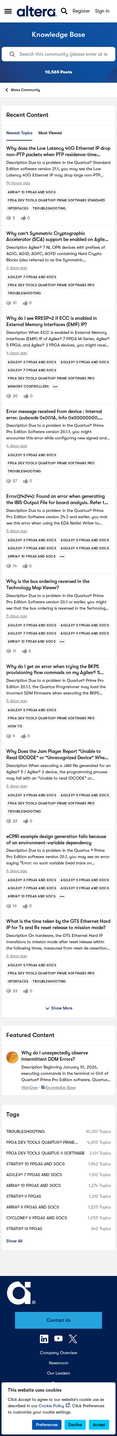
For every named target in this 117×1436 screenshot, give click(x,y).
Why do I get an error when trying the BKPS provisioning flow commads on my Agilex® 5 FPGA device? (53, 670)
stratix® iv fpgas (24, 1228)
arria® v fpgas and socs (32, 1207)
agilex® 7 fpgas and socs (34, 1174)
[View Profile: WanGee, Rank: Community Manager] (12, 1057)
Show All (14, 1240)
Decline (75, 1424)
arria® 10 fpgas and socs (33, 1185)
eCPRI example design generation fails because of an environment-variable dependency (56, 840)
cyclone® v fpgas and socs (36, 1217)
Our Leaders (58, 1373)
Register (81, 11)
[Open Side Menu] (8, 11)
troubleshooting (25, 1131)
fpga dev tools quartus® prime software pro (40, 1143)
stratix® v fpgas (23, 1196)
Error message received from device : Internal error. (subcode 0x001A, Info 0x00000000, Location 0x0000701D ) (54, 415)
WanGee (29, 1087)
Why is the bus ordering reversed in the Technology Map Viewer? (47, 584)
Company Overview (58, 1352)
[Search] (64, 11)
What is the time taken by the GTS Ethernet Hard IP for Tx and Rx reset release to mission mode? (58, 924)
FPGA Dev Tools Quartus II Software (45, 1153)
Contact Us (58, 1320)
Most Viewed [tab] (50, 132)
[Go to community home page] (37, 11)
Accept (99, 1424)
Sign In (102, 11)
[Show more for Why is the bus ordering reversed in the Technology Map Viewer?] (62, 641)
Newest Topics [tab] (19, 132)
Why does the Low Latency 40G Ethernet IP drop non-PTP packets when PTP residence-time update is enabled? (58, 152)
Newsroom (58, 1362)
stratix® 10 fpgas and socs (35, 1163)
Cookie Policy (51, 1405)
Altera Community (25, 90)
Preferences (47, 1424)
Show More (61, 1008)
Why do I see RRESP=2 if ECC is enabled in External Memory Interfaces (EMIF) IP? (51, 321)
